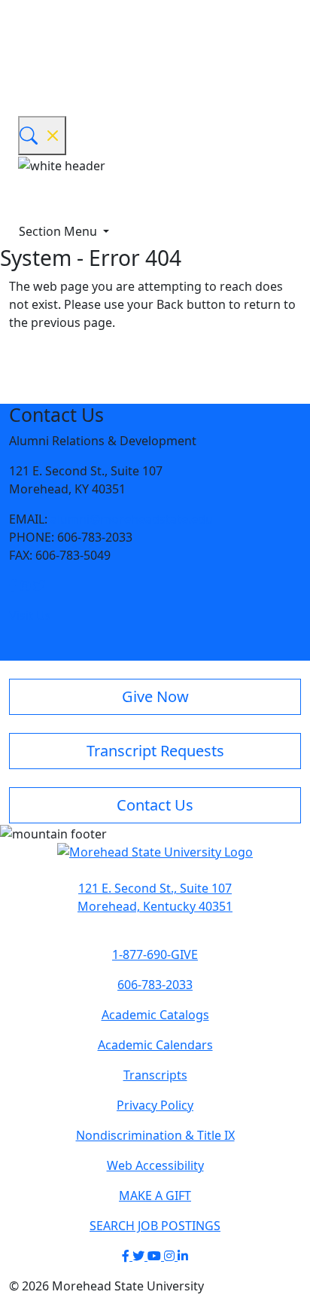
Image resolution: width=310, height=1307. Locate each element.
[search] (42, 135)
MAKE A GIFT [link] (155, 1195)
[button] (13, 585)
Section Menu (59, 231)
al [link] (55, 519)
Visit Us (30, 615)
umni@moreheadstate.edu (136, 519)
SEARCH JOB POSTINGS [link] (155, 1225)
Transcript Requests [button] (155, 751)
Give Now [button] (155, 696)
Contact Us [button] (155, 805)
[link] (14, 585)
